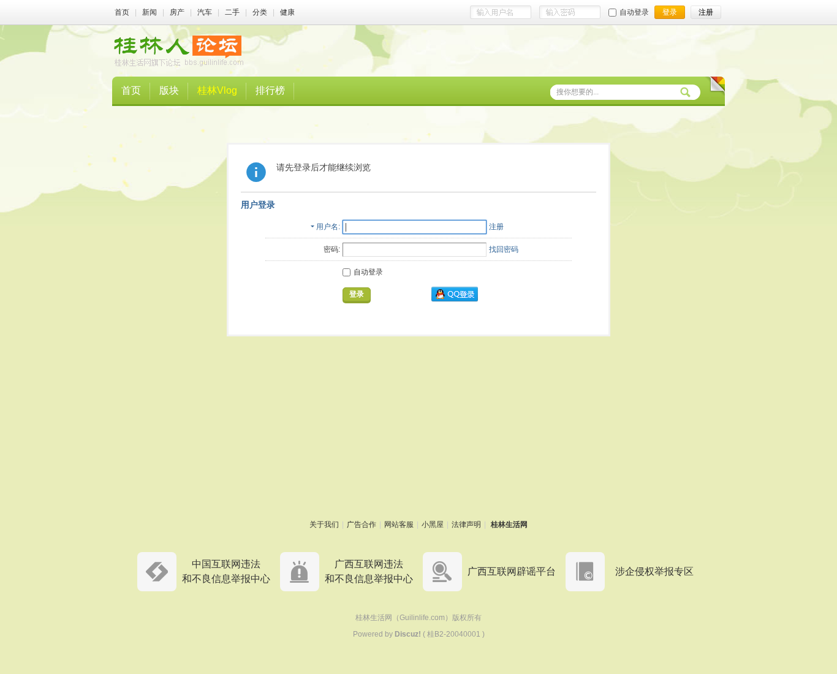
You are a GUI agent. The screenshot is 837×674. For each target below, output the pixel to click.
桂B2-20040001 (453, 634)
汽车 (204, 12)
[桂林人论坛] (179, 50)
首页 (122, 12)
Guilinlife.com (422, 617)
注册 (496, 226)
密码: (332, 249)
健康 (287, 12)
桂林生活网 (509, 524)
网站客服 (399, 524)
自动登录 (634, 12)
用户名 (327, 226)
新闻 (149, 12)
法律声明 (466, 524)
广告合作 (361, 524)
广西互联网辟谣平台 (512, 571)
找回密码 (503, 249)
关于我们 (324, 524)
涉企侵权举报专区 (654, 571)
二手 (232, 12)
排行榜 (270, 90)
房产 (177, 12)
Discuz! (408, 634)
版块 (169, 90)
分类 (259, 12)
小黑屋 (433, 524)
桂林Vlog (217, 90)
